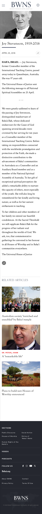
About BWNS (7, 479)
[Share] (4, 263)
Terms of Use (27, 483)
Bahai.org (6, 471)
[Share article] (38, 53)
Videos (5, 451)
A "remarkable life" (12, 356)
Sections (6, 428)
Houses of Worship (9, 436)
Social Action (27, 433)
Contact (25, 479)
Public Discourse (8, 433)
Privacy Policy (7, 483)
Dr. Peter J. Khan (10, 352)
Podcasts (7, 458)
